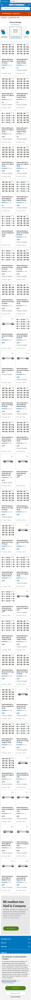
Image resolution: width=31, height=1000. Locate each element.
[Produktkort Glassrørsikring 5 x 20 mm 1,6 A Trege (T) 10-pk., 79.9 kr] (8, 49)
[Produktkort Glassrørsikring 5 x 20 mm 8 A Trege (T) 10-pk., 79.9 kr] (8, 763)
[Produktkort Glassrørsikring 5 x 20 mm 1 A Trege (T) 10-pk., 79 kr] (8, 83)
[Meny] (2, 5)
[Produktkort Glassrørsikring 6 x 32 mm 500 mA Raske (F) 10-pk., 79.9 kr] (23, 186)
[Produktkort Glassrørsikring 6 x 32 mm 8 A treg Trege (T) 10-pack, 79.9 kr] (8, 596)
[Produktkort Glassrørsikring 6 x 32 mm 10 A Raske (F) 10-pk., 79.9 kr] (23, 324)
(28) (26, 271)
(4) (10, 134)
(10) (11, 676)
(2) (25, 99)
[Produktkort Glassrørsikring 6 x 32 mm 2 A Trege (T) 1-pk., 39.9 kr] (23, 831)
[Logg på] (25, 5)
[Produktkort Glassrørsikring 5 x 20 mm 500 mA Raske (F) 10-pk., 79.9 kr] (23, 392)
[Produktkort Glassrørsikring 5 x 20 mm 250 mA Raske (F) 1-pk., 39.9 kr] (8, 461)
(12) (11, 65)
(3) (25, 578)
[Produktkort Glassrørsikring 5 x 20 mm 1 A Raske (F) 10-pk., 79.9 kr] (23, 289)
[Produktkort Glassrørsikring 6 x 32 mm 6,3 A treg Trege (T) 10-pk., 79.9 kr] (8, 562)
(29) (26, 168)
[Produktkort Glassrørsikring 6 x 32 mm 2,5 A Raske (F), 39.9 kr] (8, 324)
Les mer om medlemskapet (11, 918)
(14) (11, 408)
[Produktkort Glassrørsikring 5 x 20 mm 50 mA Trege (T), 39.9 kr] (23, 530)
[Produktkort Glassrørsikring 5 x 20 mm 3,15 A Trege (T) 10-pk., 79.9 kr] (8, 289)
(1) (25, 134)
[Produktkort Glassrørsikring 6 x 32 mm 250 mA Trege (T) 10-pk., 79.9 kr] (8, 625)
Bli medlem (11, 928)
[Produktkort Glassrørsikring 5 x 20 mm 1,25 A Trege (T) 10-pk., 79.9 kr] (8, 660)
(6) (25, 202)
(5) (10, 779)
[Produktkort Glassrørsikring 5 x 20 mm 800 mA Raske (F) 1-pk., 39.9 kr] (8, 831)
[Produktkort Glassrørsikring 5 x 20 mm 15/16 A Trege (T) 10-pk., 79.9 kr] (8, 427)
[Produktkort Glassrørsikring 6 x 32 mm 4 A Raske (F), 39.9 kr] (8, 358)
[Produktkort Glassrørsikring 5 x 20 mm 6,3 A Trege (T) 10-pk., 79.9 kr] (23, 660)
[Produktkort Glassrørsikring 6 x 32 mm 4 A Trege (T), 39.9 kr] (23, 596)
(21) (26, 237)
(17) (26, 65)
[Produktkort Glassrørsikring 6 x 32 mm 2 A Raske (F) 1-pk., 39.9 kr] (23, 797)
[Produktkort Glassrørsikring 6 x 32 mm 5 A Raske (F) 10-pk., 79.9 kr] (8, 221)
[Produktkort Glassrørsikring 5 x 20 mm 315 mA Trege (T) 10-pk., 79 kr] (23, 117)
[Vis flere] (27, 32)
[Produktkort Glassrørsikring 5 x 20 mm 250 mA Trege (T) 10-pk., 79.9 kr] (23, 625)
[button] (19, 24)
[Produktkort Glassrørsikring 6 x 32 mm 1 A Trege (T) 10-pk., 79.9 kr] (8, 117)
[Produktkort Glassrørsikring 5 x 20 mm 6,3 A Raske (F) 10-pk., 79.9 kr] (23, 255)
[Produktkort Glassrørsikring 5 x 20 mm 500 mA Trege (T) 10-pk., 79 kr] (23, 49)
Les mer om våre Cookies (8, 981)
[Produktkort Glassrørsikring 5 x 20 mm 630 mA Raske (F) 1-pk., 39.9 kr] (23, 866)
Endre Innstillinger (15, 996)
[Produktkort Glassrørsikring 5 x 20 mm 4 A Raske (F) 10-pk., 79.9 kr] (23, 427)
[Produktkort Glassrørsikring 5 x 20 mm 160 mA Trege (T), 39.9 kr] (23, 461)
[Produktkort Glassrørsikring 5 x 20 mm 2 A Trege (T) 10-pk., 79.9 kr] (23, 152)
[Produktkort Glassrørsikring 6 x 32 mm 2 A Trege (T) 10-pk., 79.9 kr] (23, 562)
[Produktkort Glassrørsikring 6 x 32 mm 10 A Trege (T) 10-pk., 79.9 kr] (8, 255)
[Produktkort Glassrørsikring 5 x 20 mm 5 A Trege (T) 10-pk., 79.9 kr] (23, 495)
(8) (10, 271)
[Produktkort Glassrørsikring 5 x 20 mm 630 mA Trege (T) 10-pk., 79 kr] (8, 186)
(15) (26, 512)
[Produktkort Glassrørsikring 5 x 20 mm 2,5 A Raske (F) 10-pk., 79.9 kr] (8, 392)
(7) (10, 202)
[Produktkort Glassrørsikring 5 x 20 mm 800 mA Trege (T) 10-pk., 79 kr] (23, 83)
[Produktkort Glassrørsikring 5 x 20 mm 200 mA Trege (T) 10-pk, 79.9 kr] (8, 728)
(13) (11, 546)
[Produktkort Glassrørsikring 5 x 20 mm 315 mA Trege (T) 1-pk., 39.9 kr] (23, 694)
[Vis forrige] (3, 32)
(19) (11, 99)
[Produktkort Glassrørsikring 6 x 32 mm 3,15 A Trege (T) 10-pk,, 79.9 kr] (23, 728)
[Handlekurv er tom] (29, 5)
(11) (11, 477)
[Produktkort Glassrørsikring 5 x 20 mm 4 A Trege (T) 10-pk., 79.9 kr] (8, 152)
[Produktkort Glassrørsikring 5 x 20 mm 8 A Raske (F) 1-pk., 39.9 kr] (23, 763)
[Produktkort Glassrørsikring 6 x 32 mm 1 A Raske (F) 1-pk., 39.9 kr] (8, 797)
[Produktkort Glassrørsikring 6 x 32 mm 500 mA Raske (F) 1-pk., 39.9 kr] (8, 866)
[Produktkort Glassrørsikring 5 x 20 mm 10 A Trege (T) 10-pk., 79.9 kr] (8, 530)
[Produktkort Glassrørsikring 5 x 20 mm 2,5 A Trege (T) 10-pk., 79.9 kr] (8, 495)
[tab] (5, 1)
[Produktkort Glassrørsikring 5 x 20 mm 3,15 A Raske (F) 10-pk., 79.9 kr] (23, 221)
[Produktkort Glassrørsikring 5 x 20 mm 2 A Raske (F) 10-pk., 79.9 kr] (8, 694)
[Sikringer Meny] (8, 17)
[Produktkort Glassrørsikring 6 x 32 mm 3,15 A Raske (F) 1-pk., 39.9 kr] (23, 358)
